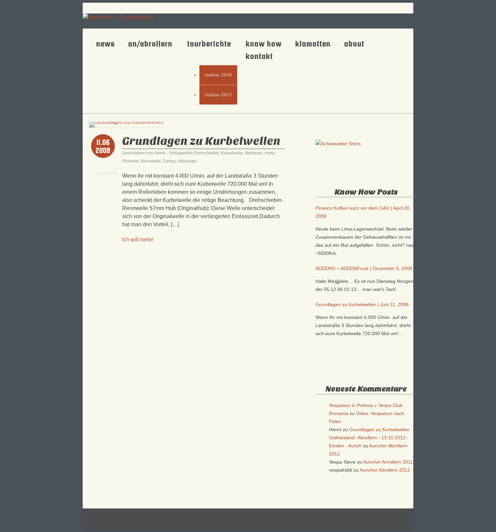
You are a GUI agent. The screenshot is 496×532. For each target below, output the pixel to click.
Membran (254, 153)
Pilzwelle (130, 161)
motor (270, 153)
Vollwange (187, 161)
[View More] (248, 510)
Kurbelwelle (232, 153)
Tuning (169, 161)
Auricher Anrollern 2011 (388, 462)
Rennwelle (151, 161)
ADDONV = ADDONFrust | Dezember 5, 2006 (363, 268)
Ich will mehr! (138, 239)
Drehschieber (206, 153)
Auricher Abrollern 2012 (385, 470)
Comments (103, 171)
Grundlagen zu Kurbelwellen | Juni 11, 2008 (362, 304)
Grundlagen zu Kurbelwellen (201, 141)
